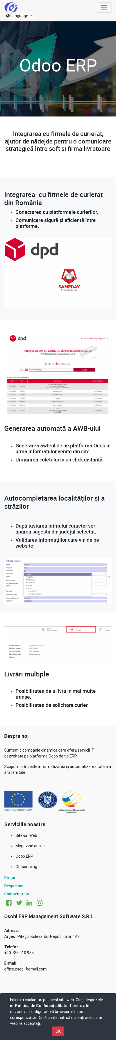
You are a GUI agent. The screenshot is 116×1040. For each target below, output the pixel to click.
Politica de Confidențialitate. (41, 1005)
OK (58, 1031)
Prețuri (10, 877)
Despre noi (13, 885)
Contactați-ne (16, 893)
